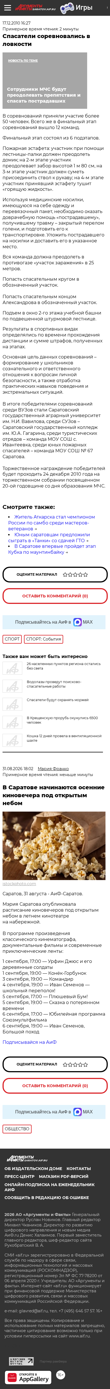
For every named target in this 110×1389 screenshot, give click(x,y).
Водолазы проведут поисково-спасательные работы (54, 684)
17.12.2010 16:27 (16, 23)
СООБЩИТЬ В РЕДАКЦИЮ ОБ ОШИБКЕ (47, 1197)
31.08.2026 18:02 (18, 768)
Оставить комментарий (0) (55, 596)
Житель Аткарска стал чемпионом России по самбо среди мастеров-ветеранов (51, 522)
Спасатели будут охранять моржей (58, 700)
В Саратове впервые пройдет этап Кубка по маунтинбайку (52, 549)
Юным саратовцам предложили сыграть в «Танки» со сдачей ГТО (49, 537)
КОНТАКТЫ (79, 1168)
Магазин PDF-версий (64, 1176)
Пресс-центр (19, 1176)
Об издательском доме (33, 1168)
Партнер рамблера (53, 1361)
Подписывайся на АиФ (30, 1042)
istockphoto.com (19, 883)
